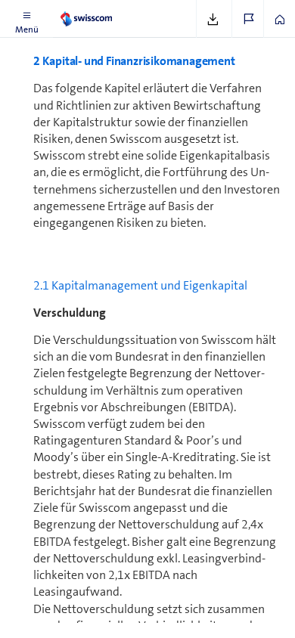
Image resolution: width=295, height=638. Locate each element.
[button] (26, 19)
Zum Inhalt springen (114, 9)
